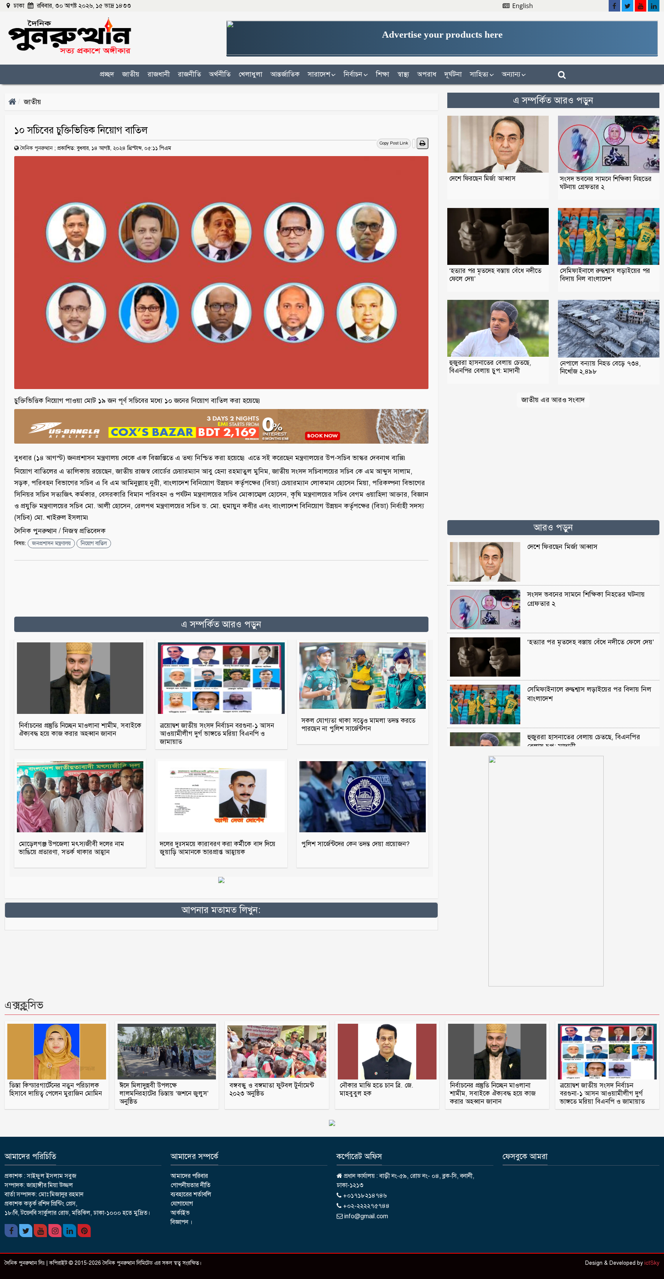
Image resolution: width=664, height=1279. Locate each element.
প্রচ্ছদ (107, 74)
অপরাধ (427, 74)
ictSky (651, 1263)
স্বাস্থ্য (403, 74)
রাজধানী (159, 74)
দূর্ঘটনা (453, 74)
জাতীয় (32, 102)
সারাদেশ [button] (321, 74)
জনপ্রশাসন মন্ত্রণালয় (51, 543)
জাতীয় (130, 74)
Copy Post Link (394, 143)
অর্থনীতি (220, 74)
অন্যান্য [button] (514, 74)
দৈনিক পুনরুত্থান (36, 148)
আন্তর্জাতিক (285, 74)
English (522, 6)
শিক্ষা (382, 74)
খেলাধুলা (250, 74)
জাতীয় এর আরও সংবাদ (553, 400)
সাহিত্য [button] (482, 74)
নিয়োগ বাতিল (94, 543)
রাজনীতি (189, 74)
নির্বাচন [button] (356, 74)
